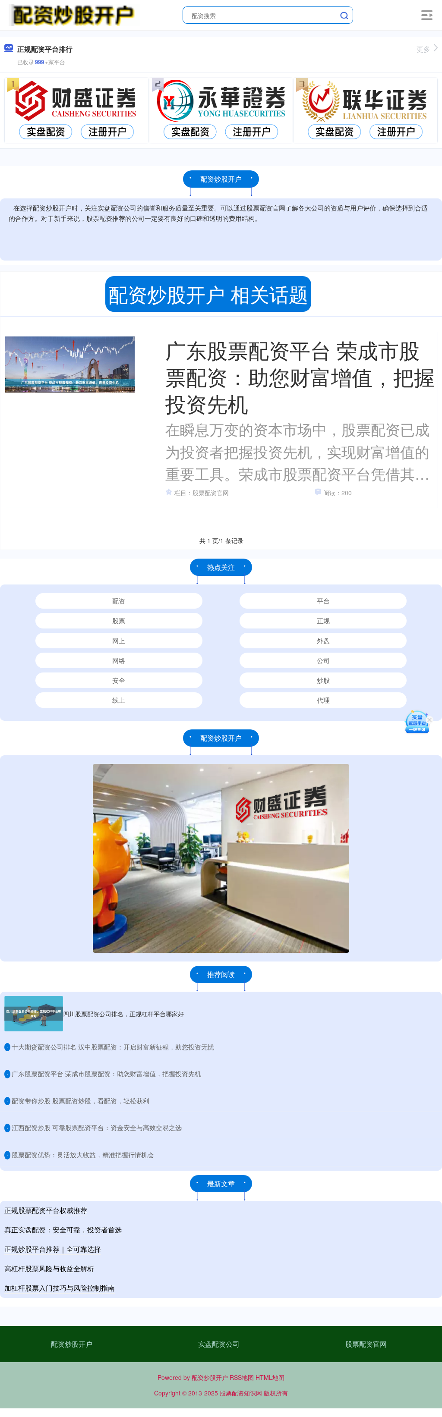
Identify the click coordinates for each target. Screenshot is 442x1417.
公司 (323, 660)
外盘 (323, 640)
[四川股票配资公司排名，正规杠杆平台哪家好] (33, 1013)
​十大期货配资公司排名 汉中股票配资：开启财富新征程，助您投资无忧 (113, 1046)
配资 (118, 600)
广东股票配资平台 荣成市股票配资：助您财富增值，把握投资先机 (300, 376)
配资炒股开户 (71, 1344)
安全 (118, 680)
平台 (323, 600)
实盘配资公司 (219, 1344)
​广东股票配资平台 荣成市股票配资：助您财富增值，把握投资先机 (106, 1073)
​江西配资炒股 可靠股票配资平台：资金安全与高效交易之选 (97, 1127)
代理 (323, 699)
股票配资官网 (366, 1344)
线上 (118, 699)
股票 (118, 620)
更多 (423, 49)
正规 (323, 620)
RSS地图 (242, 1377)
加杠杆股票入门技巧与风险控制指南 (59, 1288)
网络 (118, 660)
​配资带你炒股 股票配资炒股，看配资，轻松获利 (80, 1100)
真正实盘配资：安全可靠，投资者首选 (63, 1230)
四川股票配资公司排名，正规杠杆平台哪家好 (123, 1013)
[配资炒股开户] (74, 14)
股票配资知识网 (241, 1393)
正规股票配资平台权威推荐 (45, 1210)
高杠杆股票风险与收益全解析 (49, 1268)
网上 (118, 640)
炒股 (323, 680)
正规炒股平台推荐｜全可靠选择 (52, 1249)
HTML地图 (270, 1377)
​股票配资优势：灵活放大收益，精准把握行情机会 (83, 1154)
